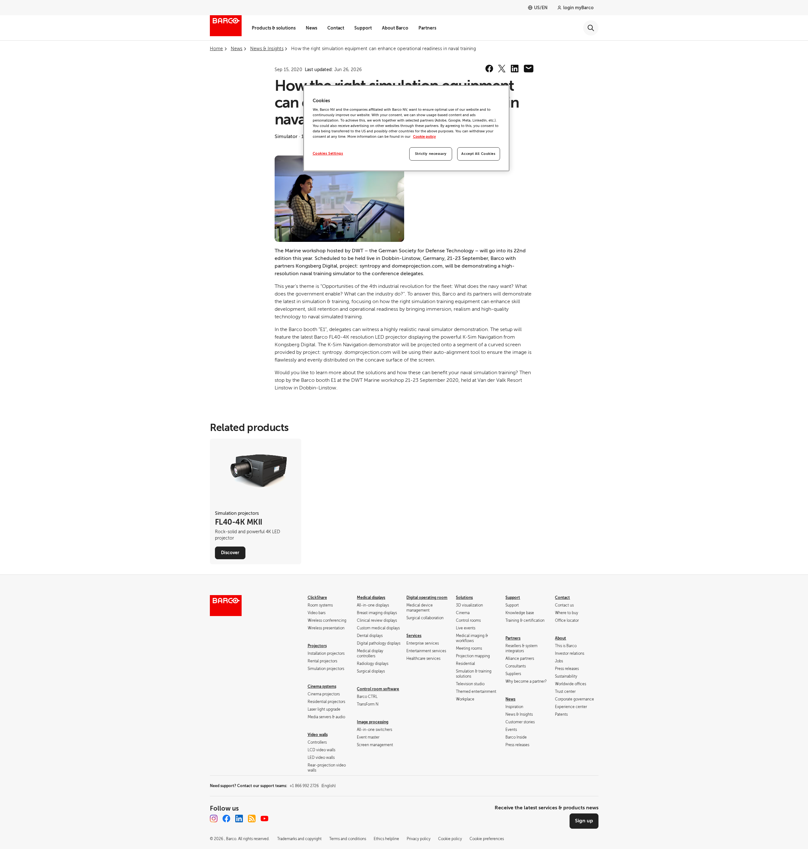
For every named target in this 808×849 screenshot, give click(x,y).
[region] (406, 128)
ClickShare (317, 597)
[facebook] (489, 68)
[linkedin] (514, 68)
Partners (427, 27)
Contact (335, 27)
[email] (529, 68)
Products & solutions (274, 27)
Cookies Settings (328, 153)
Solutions (464, 597)
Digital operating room (426, 597)
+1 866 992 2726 (313, 786)
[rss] (252, 818)
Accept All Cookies (478, 154)
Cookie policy (424, 137)
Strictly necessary (431, 154)
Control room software (378, 689)
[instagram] (213, 818)
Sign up (584, 821)
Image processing (372, 722)
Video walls (318, 735)
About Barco (395, 27)
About (560, 638)
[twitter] (502, 68)
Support (363, 27)
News (311, 27)
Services (413, 635)
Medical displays (371, 597)
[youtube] (264, 818)
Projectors (317, 646)
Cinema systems (322, 686)
